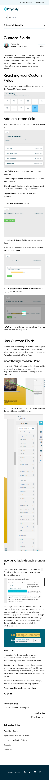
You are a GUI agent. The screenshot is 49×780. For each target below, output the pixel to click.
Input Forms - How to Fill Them (16, 736)
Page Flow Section (11, 731)
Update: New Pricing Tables (15, 740)
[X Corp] (8, 695)
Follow (42, 46)
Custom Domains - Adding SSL (16, 708)
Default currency (38, 717)
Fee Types (8, 749)
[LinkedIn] (11, 695)
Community (39, 2)
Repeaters (8, 745)
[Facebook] (4, 695)
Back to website (26, 2)
